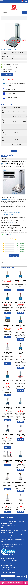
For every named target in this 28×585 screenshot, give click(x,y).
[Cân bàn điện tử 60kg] (20, 476)
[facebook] (2, 580)
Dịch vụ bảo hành (6, 569)
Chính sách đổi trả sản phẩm (8, 567)
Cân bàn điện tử (12, 18)
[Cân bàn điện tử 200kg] (20, 497)
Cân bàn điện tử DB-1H (6, 199)
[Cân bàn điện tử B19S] (20, 346)
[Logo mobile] (14, 7)
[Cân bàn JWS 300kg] (20, 274)
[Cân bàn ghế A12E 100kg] (7, 319)
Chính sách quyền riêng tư (8, 558)
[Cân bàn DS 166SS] (20, 401)
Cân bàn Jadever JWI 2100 (8, 381)
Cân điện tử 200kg (8, 214)
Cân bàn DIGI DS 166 (20, 380)
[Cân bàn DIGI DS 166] (20, 374)
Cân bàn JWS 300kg (20, 280)
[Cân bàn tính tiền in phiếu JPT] (7, 428)
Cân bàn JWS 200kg (7, 280)
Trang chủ (4, 18)
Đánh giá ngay (14, 256)
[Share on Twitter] (5, 234)
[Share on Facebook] (3, 234)
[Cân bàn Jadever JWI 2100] (7, 374)
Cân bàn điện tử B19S (20, 353)
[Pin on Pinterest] (8, 234)
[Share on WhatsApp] (2, 234)
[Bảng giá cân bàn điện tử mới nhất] (20, 428)
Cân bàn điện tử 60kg (20, 482)
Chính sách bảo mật (6, 563)
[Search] (24, 12)
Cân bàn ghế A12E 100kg (7, 326)
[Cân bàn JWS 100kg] (7, 296)
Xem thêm (14, 151)
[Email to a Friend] (7, 234)
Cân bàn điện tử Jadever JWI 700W (7, 408)
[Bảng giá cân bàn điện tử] (7, 454)
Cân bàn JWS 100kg (7, 303)
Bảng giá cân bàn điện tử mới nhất (20, 435)
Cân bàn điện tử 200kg (20, 504)
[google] (7, 580)
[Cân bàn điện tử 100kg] (7, 497)
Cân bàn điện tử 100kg (7, 504)
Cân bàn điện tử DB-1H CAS (8, 50)
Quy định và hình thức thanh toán (9, 560)
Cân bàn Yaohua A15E (7, 353)
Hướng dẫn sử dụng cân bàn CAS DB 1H (13, 212)
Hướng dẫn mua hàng (7, 565)
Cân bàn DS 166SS (20, 407)
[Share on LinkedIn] (10, 234)
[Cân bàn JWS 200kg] (7, 274)
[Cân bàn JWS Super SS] (20, 319)
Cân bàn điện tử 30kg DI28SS (20, 460)
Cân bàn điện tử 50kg (8, 482)
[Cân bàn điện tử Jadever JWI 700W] (7, 401)
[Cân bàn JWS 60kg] (20, 296)
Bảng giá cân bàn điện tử (7, 460)
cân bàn (11, 222)
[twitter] (4, 580)
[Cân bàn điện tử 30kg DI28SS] (20, 454)
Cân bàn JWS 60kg (20, 303)
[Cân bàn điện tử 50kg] (7, 476)
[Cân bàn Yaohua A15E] (7, 346)
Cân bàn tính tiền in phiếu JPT (7, 435)
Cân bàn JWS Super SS (20, 326)
